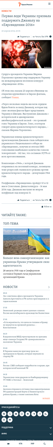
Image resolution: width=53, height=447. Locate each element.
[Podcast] (4, 419)
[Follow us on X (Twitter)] (9, 413)
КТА (20, 444)
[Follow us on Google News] (27, 413)
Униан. (15, 97)
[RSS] (45, 413)
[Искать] (44, 444)
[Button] (23, 36)
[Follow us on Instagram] (21, 413)
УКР (32, 444)
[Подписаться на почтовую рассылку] (9, 419)
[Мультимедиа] (8, 444)
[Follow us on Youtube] (16, 413)
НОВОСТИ (10, 287)
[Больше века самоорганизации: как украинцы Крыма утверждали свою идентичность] (26, 241)
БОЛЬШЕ (46, 399)
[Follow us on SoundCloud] (39, 413)
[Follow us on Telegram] (33, 413)
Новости (6, 11)
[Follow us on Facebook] (4, 413)
